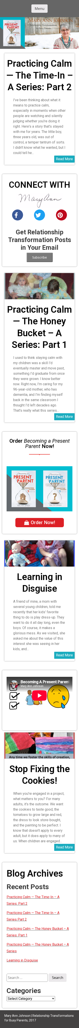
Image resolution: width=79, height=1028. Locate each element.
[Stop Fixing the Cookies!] (39, 735)
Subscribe (39, 257)
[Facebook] (17, 214)
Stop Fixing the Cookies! (39, 775)
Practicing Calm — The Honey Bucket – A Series (38, 947)
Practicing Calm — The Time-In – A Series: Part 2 (39, 75)
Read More (64, 159)
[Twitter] (39, 214)
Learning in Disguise (39, 582)
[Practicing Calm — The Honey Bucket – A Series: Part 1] (39, 276)
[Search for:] (28, 977)
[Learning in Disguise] (39, 543)
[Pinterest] (61, 214)
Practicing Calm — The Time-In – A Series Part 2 (33, 916)
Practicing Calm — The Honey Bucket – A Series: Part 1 (39, 327)
